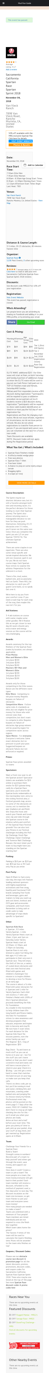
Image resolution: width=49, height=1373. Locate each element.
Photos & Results (21, 145)
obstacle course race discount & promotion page (16, 1259)
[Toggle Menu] (3, 3)
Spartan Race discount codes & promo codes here (16, 1285)
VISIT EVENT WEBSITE (21, 141)
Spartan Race (12, 257)
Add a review (11, 69)
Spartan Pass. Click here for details (21, 137)
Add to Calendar (35, 165)
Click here (11, 271)
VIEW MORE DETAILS (26, 483)
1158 (9, 260)
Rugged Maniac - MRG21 (27, 1314)
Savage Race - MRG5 (25, 1318)
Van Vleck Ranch (14, 195)
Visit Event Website (15, 297)
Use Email (31, 322)
